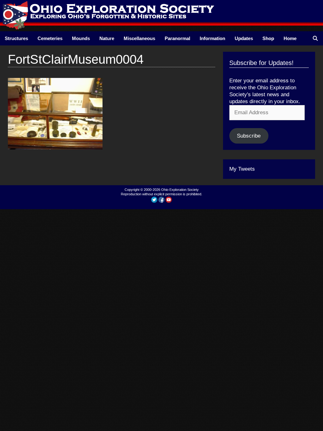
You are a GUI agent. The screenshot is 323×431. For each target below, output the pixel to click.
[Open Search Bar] (315, 38)
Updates (244, 38)
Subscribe (249, 136)
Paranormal (177, 38)
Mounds (81, 38)
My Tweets (242, 169)
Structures (16, 38)
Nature (106, 38)
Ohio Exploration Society (180, 190)
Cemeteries (50, 38)
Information (212, 38)
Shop (268, 38)
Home (290, 38)
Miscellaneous (139, 38)
